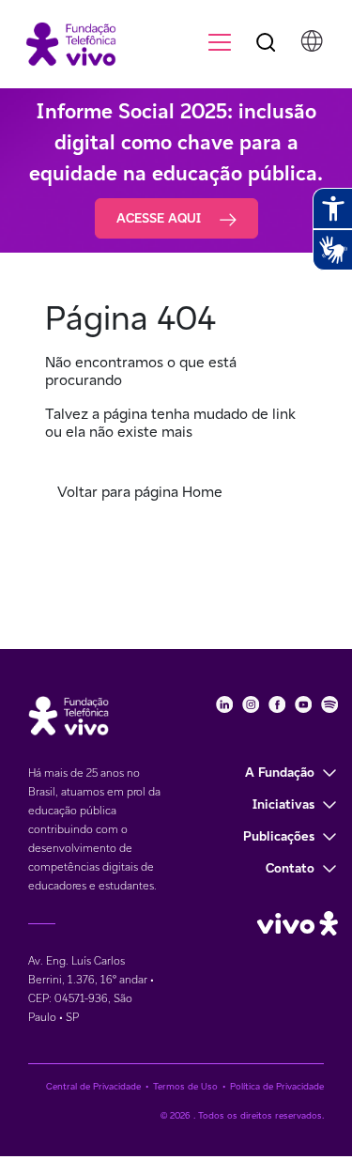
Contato (290, 867)
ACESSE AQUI (160, 217)
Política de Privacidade (277, 1086)
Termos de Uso (185, 1086)
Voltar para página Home (139, 492)
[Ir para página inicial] (63, 43)
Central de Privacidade (93, 1086)
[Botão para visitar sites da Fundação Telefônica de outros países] (311, 41)
